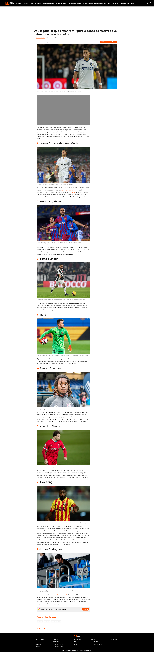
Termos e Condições (94, 640)
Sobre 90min (40, 640)
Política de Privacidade (57, 640)
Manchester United (67, 190)
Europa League (88, 3)
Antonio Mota (40, 38)
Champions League (75, 3)
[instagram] (150, 3)
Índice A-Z (77, 644)
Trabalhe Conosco (38, 645)
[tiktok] (147, 3)
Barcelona (39, 621)
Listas (43, 628)
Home (38, 628)
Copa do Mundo (36, 3)
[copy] (47, 42)
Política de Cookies (77, 640)
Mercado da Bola (48, 3)
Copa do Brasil (124, 3)
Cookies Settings (96, 644)
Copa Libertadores (100, 3)
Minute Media (114, 640)
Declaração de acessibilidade (58, 645)
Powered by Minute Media (71, 650)
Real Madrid (72, 192)
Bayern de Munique (56, 621)
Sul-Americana (113, 3)
